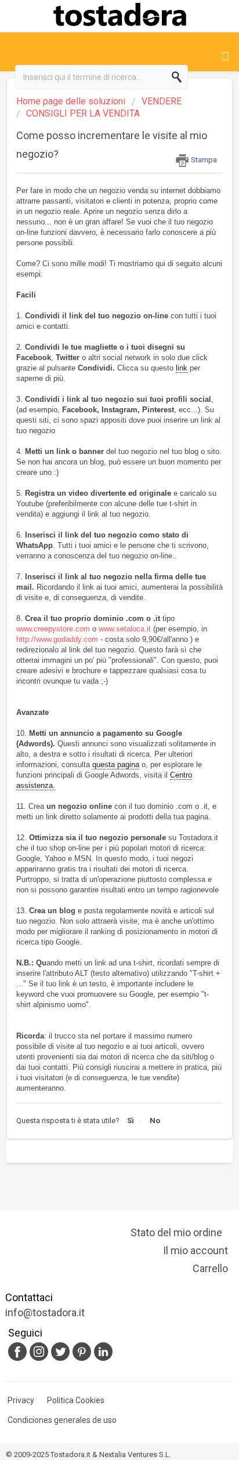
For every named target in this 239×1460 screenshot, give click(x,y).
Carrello (210, 1268)
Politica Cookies (75, 1400)
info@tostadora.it (45, 1312)
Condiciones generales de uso (62, 1420)
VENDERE (162, 101)
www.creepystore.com (53, 628)
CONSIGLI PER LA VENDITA (83, 113)
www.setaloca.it (125, 628)
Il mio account (195, 1250)
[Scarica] (98, 738)
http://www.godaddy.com (57, 639)
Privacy (21, 1400)
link (181, 368)
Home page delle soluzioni (72, 101)
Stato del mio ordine (176, 1232)
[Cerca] (178, 77)
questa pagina (115, 764)
